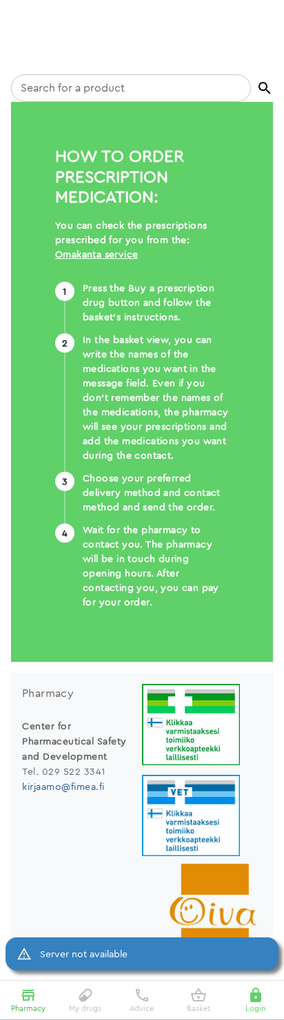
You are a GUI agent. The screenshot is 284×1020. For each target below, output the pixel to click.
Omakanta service (96, 254)
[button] (264, 88)
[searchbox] (131, 88)
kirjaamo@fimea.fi (63, 786)
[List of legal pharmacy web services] (202, 726)
